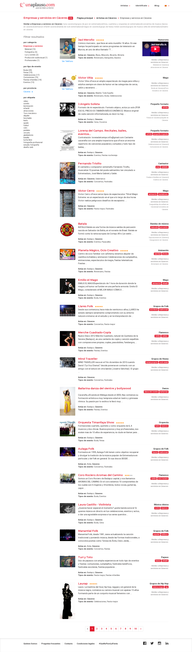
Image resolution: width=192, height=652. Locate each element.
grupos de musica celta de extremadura (144, 27)
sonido (26, 103)
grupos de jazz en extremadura (89, 24)
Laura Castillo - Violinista (94, 504)
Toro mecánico (30, 113)
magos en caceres (91, 27)
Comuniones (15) (31, 77)
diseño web (28, 147)
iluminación (28, 106)
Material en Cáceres (160, 65)
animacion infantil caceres (45, 27)
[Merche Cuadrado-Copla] (67, 338)
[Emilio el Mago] (67, 286)
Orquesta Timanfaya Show (96, 422)
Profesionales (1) (32, 60)
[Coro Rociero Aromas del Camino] (67, 479)
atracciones (29, 111)
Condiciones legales (86, 644)
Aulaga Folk (86, 448)
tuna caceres (68, 24)
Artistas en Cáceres (106, 18)
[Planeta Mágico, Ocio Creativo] (67, 254)
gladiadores (28, 135)
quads (26, 123)
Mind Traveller (88, 358)
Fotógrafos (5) (31, 52)
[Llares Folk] (67, 310)
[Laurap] (67, 600)
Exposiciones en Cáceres (158, 237)
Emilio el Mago (88, 279)
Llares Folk (85, 306)
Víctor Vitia (86, 77)
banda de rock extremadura (70, 27)
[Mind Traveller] (67, 362)
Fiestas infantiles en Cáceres (157, 177)
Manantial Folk (88, 530)
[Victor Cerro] (67, 203)
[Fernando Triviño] (67, 173)
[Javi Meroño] (67, 48)
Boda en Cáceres (157, 88)
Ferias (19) (28, 72)
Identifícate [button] (141, 5)
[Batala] (67, 229)
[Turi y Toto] (67, 561)
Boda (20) (28, 70)
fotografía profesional (33, 142)
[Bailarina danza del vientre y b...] (67, 401)
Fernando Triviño (89, 163)
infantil (26, 108)
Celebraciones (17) (31, 75)
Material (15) (30, 49)
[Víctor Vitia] (67, 81)
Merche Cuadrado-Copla (94, 332)
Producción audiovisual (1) (36, 58)
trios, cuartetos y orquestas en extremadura (122, 24)
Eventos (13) (29, 82)
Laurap (83, 583)
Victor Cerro (86, 190)
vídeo (26, 101)
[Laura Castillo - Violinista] (67, 508)
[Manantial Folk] (67, 535)
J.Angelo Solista (89, 104)
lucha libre (28, 140)
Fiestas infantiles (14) (33, 80)
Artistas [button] (124, 5)
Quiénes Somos (30, 644)
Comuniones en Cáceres (159, 147)
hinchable (28, 118)
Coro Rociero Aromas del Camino (100, 475)
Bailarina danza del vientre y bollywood (104, 388)
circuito (27, 133)
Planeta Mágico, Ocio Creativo (98, 250)
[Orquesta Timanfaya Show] (67, 428)
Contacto (69, 644)
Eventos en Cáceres (160, 180)
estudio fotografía (31, 145)
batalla (26, 138)
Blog (157, 5)
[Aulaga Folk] (67, 451)
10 (135, 628)
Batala (82, 223)
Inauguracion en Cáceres (159, 240)
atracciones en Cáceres (159, 67)
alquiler (27, 116)
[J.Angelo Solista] (67, 109)
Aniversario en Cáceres (159, 264)
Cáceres (27, 92)
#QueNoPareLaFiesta (108, 644)
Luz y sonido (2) (31, 55)
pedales (27, 130)
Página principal (85, 18)
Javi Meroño (86, 39)
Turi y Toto (85, 557)
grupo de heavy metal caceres (113, 27)
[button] (167, 6)
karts (26, 121)
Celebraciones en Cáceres (158, 144)
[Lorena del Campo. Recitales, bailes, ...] (67, 140)
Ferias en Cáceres (153, 118)
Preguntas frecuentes (50, 644)
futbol (26, 125)
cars (25, 128)
